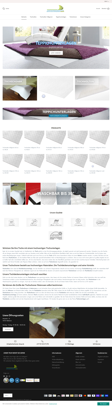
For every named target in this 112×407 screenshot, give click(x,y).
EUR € (106, 1)
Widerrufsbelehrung (57, 359)
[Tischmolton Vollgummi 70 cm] (34, 138)
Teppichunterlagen (61, 17)
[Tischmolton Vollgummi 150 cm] (78, 161)
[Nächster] (105, 47)
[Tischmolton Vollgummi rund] (99, 161)
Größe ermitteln (80, 357)
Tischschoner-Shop (12, 399)
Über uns (78, 362)
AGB (53, 357)
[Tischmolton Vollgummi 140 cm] (56, 161)
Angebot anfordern (103, 357)
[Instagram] (9, 376)
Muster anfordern (80, 359)
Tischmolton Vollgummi (46, 17)
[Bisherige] (6, 47)
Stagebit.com (28, 399)
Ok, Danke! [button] (103, 404)
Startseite (24, 17)
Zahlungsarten (56, 365)
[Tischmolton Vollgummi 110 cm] (99, 138)
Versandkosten (56, 368)
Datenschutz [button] (53, 404)
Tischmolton (33, 17)
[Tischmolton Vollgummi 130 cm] (34, 161)
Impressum (101, 359)
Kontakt (100, 362)
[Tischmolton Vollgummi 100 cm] (78, 138)
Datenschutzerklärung (58, 362)
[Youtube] (6, 376)
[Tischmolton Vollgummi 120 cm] (13, 161)
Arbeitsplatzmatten (81, 368)
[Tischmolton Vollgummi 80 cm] (56, 138)
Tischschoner (73, 17)
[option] (56, 48)
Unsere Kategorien (85, 17)
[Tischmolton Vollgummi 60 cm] (13, 138)
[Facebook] (4, 376)
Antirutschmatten (80, 365)
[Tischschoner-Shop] (56, 9)
